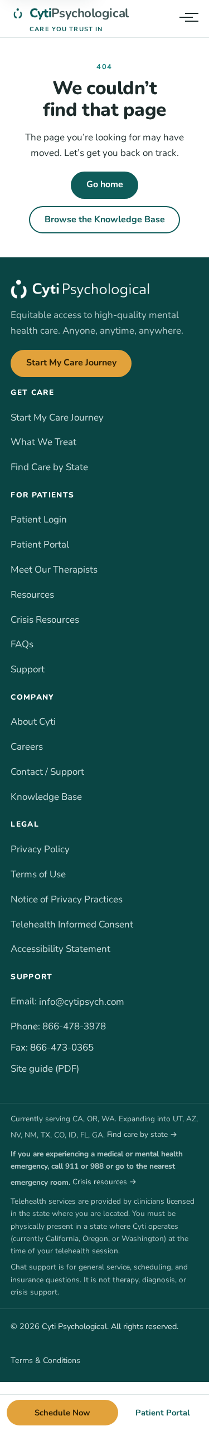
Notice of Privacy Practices (67, 899)
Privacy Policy (40, 849)
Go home (104, 184)
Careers (27, 746)
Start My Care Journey (71, 362)
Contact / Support (47, 771)
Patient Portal (40, 544)
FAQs (22, 644)
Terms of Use (38, 874)
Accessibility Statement (60, 948)
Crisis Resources (45, 619)
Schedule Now (62, 1412)
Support (28, 669)
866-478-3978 (74, 1026)
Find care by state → (142, 1134)
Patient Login (39, 519)
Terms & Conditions (45, 1360)
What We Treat (43, 442)
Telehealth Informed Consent (72, 924)
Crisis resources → (104, 1181)
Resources (32, 594)
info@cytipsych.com (81, 1001)
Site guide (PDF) (45, 1068)
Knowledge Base (46, 796)
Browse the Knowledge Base (105, 219)
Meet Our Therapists (54, 569)
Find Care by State (49, 467)
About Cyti (33, 721)
